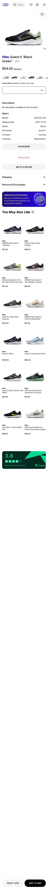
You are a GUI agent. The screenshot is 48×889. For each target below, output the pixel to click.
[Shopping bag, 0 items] (37, 5)
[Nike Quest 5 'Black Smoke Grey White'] (12, 374)
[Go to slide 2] (33, 238)
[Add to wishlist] (42, 14)
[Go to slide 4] (13, 238)
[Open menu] (44, 5)
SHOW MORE (24, 146)
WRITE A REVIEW (24, 167)
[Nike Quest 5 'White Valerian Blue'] (23, 76)
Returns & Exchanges (14, 184)
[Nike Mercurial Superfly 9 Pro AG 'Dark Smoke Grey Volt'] (12, 263)
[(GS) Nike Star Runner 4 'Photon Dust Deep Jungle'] (35, 411)
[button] (32, 212)
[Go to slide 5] (14, 238)
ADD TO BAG (35, 883)
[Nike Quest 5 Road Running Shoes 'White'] (40, 76)
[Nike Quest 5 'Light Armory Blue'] (35, 337)
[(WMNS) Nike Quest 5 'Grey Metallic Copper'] (35, 263)
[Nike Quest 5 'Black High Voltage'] (35, 226)
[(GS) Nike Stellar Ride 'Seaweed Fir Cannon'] (35, 374)
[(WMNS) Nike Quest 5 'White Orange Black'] (35, 300)
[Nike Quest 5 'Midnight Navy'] (31, 76)
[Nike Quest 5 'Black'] (12, 337)
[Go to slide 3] (12, 238)
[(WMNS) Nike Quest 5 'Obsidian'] (12, 226)
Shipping (7, 177)
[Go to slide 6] (15, 238)
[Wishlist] (31, 5)
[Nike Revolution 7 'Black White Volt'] (12, 411)
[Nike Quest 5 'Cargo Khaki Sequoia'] (14, 76)
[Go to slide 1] (32, 238)
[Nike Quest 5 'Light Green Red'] (6, 76)
